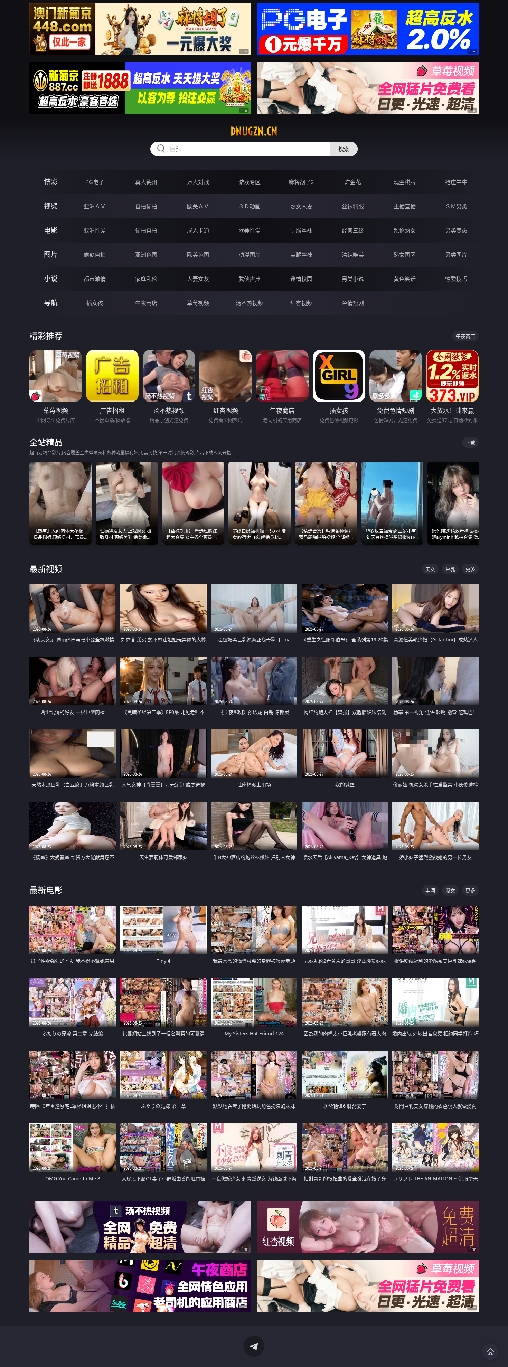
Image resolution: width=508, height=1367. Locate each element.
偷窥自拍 (95, 254)
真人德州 (146, 182)
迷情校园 (301, 279)
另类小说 (353, 279)
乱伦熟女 (405, 230)
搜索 (343, 149)
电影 (51, 230)
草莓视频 (198, 303)
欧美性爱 (249, 230)
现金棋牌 (405, 182)
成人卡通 (198, 230)
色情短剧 (353, 303)
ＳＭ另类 (456, 206)
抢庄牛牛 (456, 182)
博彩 (51, 182)
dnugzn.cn (254, 131)
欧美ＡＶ (198, 206)
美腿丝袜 (301, 254)
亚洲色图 (146, 254)
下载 (470, 442)
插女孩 (94, 303)
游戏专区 (249, 182)
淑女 (450, 890)
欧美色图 (198, 254)
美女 (430, 569)
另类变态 (456, 230)
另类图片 (456, 254)
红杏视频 (301, 303)
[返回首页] (490, 1352)
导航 (51, 303)
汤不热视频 (249, 303)
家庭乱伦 (146, 279)
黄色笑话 (405, 279)
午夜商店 (146, 303)
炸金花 (353, 182)
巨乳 (450, 569)
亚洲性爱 (95, 230)
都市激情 (95, 279)
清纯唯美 (353, 254)
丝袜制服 (353, 206)
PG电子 (94, 182)
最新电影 (46, 890)
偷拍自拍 (146, 230)
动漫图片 (249, 254)
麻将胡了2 (301, 182)
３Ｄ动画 (249, 206)
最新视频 (46, 568)
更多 (470, 569)
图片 (51, 254)
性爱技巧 (456, 279)
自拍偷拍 (146, 206)
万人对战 (198, 182)
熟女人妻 (301, 206)
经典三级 (353, 230)
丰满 (430, 890)
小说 (51, 278)
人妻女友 (198, 279)
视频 (51, 206)
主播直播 (405, 206)
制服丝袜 (301, 230)
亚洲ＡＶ (95, 206)
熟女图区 (405, 254)
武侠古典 (249, 279)
